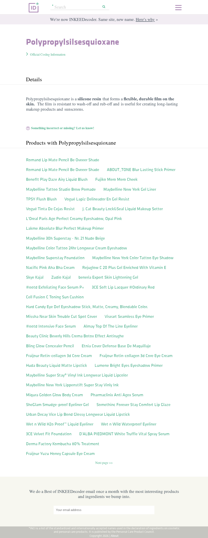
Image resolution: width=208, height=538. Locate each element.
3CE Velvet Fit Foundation (49, 433)
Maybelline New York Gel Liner (129, 189)
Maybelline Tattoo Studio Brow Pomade (61, 189)
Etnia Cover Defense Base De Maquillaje (116, 346)
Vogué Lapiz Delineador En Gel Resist (96, 199)
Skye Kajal (34, 277)
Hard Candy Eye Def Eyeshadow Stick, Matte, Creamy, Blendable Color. (87, 306)
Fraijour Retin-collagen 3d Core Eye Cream (136, 355)
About (115, 536)
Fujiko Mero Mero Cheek (116, 179)
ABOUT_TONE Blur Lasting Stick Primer (141, 169)
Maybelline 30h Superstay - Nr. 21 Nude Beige (65, 238)
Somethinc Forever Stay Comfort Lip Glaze (133, 404)
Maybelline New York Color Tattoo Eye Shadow (132, 257)
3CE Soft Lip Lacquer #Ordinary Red (123, 287)
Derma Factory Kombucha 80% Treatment (62, 443)
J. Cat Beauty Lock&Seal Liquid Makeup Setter (122, 208)
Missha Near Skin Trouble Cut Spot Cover (61, 316)
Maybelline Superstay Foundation (55, 257)
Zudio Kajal (61, 277)
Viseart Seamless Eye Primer (129, 316)
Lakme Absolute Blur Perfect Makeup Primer (65, 228)
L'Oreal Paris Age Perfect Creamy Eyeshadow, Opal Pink (74, 218)
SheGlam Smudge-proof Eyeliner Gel (57, 404)
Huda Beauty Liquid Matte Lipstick (56, 365)
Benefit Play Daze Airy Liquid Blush (57, 179)
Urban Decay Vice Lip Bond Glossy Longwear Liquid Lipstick (78, 414)
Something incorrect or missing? (62, 128)
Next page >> (104, 462)
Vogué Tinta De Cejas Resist (50, 208)
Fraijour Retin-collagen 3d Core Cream (59, 355)
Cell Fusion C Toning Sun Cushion (55, 297)
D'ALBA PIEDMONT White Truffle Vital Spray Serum (124, 433)
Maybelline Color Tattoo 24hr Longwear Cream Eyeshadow (76, 248)
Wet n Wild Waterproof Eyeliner (128, 424)
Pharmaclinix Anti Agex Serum (117, 394)
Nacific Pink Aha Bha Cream (50, 267)
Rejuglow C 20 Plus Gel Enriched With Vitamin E (124, 267)
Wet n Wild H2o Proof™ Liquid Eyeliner (59, 424)
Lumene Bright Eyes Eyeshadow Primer (128, 365)
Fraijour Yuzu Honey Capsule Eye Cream (60, 453)
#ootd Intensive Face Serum (51, 326)
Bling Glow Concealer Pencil (50, 346)
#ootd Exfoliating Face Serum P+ (55, 287)
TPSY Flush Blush (41, 199)
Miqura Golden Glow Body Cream (54, 394)
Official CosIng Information (47, 54)
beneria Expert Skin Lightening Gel (108, 277)
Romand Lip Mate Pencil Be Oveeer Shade (62, 159)
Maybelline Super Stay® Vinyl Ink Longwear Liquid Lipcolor (77, 375)
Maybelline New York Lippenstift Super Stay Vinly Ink (72, 385)
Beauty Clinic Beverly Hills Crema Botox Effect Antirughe (75, 336)
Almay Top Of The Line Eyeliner (110, 326)
